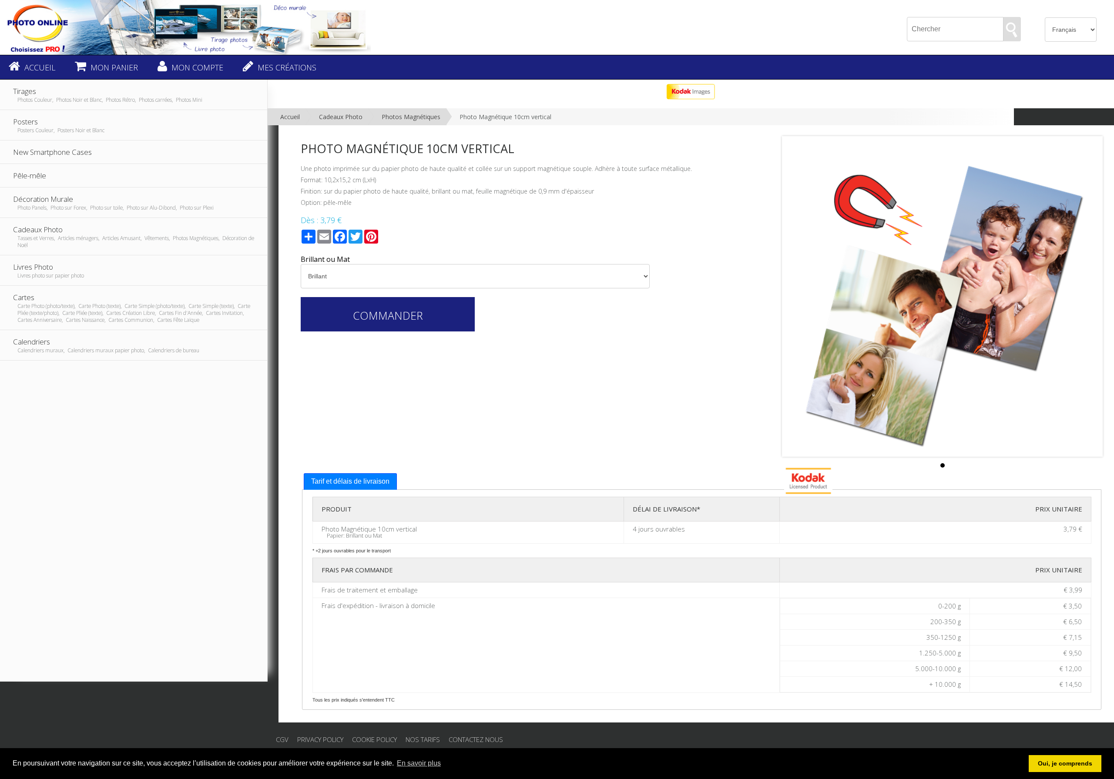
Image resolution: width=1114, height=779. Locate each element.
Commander (388, 315)
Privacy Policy (320, 739)
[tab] (350, 481)
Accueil (290, 117)
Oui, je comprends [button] (1065, 763)
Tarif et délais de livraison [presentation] (350, 481)
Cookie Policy (374, 739)
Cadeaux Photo (340, 117)
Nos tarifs (423, 739)
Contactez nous (476, 739)
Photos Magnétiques (411, 117)
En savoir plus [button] (419, 763)
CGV (282, 739)
